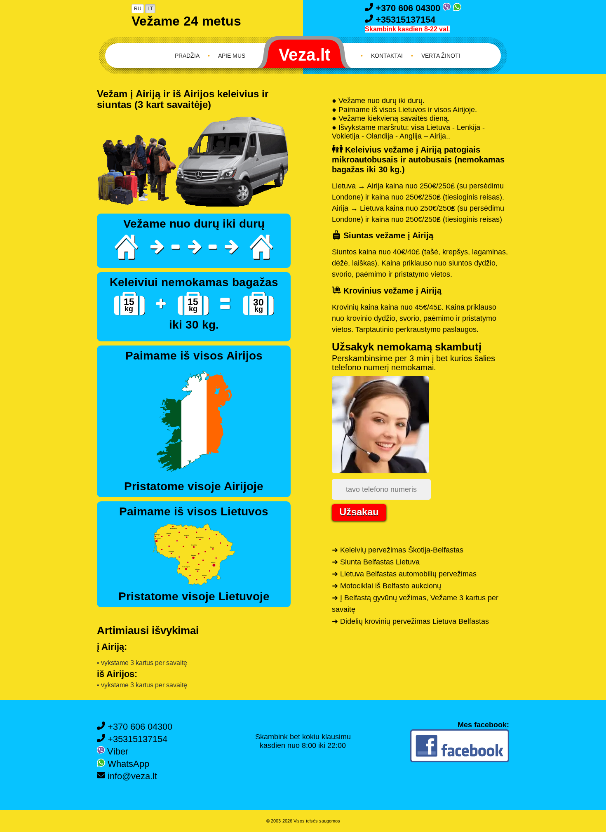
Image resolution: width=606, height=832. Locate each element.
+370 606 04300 (408, 8)
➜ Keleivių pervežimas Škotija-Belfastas (397, 550)
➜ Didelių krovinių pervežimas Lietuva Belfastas (410, 621)
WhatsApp (127, 764)
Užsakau (359, 511)
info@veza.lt (131, 776)
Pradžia (187, 55)
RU (137, 9)
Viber (116, 751)
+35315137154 (404, 19)
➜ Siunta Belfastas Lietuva (376, 562)
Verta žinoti (440, 55)
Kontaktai (387, 55)
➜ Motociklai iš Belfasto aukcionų (386, 586)
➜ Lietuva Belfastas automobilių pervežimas (404, 574)
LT (150, 9)
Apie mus (231, 55)
